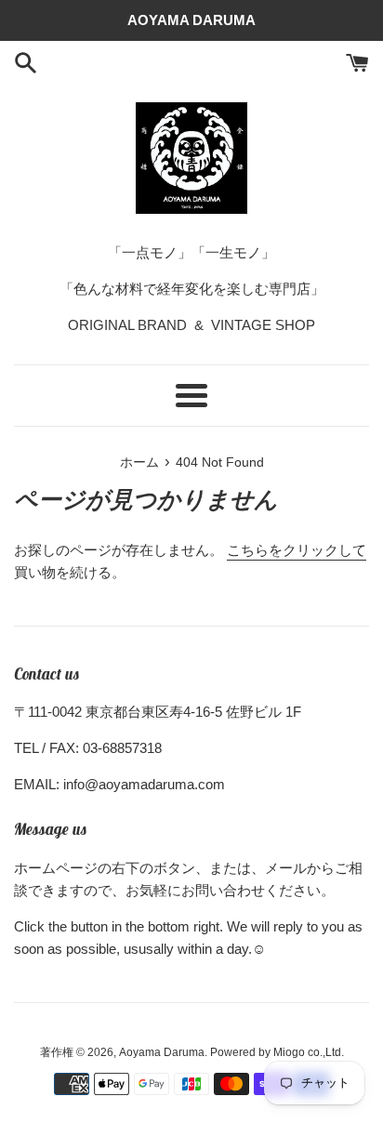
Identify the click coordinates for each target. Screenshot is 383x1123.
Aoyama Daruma (162, 1052)
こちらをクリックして (296, 550)
